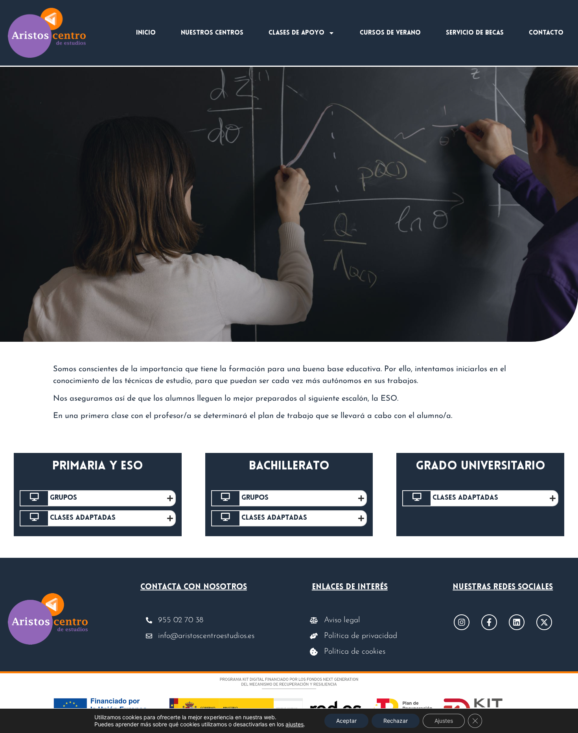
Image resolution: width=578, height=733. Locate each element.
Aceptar (346, 720)
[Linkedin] (517, 622)
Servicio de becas (475, 33)
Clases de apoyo (296, 33)
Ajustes (443, 720)
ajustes (294, 724)
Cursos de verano (390, 33)
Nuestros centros (212, 33)
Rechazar (395, 720)
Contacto (546, 33)
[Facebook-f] (489, 622)
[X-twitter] (544, 622)
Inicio (146, 33)
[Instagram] (461, 622)
